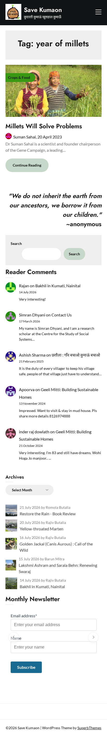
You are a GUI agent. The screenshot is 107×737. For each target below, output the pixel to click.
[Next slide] (93, 637)
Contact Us (61, 314)
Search (16, 243)
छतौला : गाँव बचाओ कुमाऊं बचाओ (76, 354)
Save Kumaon (43, 10)
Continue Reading (27, 165)
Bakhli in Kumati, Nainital (58, 285)
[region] (53, 637)
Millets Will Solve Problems (43, 126)
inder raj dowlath (34, 431)
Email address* (24, 615)
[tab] (53, 678)
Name (16, 638)
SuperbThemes (89, 728)
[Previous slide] (14, 637)
